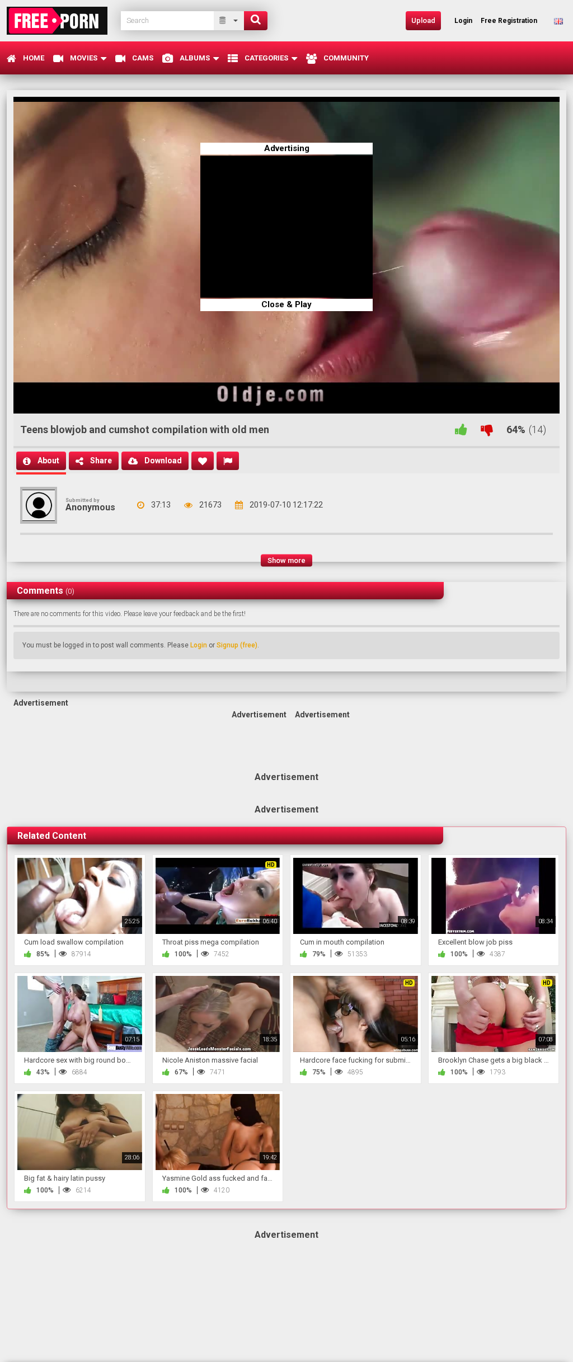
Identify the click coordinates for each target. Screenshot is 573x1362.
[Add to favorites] (202, 461)
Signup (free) (237, 645)
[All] (229, 20)
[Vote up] (461, 429)
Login (198, 645)
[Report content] (228, 461)
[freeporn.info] (60, 20)
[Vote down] (487, 429)
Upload (423, 20)
